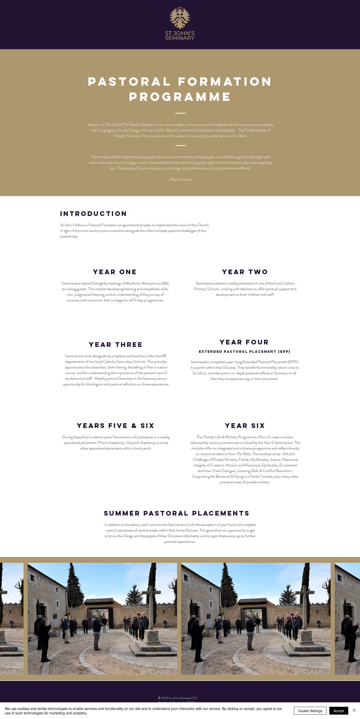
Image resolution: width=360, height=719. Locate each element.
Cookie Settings (310, 710)
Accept (339, 710)
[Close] (354, 710)
